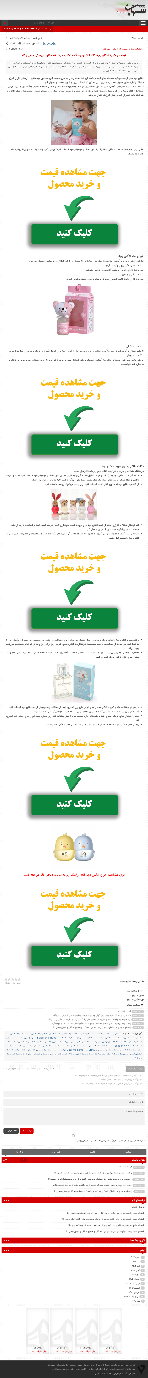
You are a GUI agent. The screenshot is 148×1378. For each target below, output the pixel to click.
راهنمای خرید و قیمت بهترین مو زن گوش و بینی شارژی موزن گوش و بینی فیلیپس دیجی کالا (92, 1015)
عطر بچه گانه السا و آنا (103, 1046)
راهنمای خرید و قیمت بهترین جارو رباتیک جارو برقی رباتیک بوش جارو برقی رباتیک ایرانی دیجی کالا (88, 1019)
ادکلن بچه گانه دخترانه (26, 1034)
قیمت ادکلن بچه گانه (78, 1054)
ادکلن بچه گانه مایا (102, 1038)
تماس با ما (56, 1152)
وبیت (108, 1374)
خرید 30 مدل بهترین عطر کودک (106, 1042)
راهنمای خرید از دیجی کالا (131, 49)
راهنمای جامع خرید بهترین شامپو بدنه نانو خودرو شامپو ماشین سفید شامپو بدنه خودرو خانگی (91, 1023)
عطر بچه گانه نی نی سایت (125, 1050)
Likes (129, 991)
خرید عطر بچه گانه (39, 1042)
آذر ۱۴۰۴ (136, 1266)
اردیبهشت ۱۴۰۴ (132, 1284)
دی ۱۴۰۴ (136, 1262)
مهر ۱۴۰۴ (135, 1275)
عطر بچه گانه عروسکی (28, 1046)
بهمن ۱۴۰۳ (134, 1292)
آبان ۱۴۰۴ (135, 1270)
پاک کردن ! (11, 1131)
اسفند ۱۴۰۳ (134, 1288)
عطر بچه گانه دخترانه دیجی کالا (52, 1046)
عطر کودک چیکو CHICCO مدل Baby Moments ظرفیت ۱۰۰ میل (82, 1050)
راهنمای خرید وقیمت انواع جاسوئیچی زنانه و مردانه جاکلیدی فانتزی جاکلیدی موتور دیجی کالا (92, 1027)
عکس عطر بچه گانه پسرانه (99, 1054)
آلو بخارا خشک (124, 1011)
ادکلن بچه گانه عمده (120, 1038)
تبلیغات (92, 1152)
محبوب (16, 1160)
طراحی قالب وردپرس (124, 1374)
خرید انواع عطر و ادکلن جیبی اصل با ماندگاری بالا (70, 1042)
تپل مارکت (108, 1365)
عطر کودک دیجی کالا (41, 1050)
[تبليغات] (111, 1354)
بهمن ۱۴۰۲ (135, 1301)
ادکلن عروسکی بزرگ (83, 1038)
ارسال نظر (27, 1131)
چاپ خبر (26, 43)
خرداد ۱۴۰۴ (134, 1279)
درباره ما (19, 1152)
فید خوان (98, 1374)
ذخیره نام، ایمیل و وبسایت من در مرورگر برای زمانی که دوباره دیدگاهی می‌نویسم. (111, 1141)
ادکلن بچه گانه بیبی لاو (67, 1034)
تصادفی (6, 1160)
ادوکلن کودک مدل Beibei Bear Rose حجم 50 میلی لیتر (46, 1038)
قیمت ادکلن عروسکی (58, 1054)
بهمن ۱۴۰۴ (135, 1257)
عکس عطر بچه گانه (120, 1054)
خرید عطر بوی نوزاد (22, 1042)
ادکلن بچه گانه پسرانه (47, 1034)
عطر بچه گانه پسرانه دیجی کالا (79, 1046)
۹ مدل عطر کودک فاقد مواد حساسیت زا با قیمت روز (102, 1034)
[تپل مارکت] (130, 9)
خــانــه (128, 1152)
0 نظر (38, 43)
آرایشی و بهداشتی (110, 49)
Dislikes (138, 991)
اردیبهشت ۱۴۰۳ (131, 1297)
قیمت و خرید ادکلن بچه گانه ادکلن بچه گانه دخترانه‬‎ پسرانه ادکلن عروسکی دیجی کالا (74, 55)
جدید (23, 1160)
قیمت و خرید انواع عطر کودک (35, 1054)
